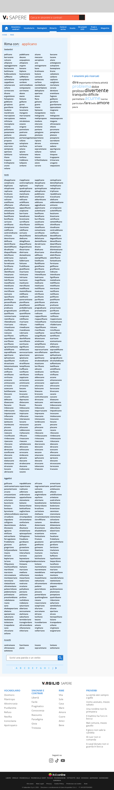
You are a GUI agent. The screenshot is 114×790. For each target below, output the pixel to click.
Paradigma (37, 719)
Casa (61, 703)
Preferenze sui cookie (73, 783)
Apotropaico (10, 725)
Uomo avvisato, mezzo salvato (98, 703)
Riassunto (37, 715)
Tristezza (36, 727)
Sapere (18, 17)
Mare (61, 707)
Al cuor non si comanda (93, 738)
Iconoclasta (10, 720)
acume (92, 98)
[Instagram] (51, 760)
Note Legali (40, 783)
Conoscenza (38, 710)
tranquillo (79, 94)
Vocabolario (29, 28)
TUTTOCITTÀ (71, 778)
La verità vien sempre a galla (97, 696)
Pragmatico (38, 706)
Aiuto (85, 783)
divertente (96, 90)
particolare (78, 103)
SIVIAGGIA (85, 778)
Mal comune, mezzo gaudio (96, 724)
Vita (61, 695)
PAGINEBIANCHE (60, 778)
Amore (62, 712)
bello (93, 103)
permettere (78, 99)
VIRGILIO (15, 778)
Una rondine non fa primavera (96, 710)
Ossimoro (9, 695)
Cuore (62, 716)
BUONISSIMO (103, 778)
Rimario (53, 28)
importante (85, 82)
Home (6, 28)
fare (87, 102)
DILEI (78, 778)
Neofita (8, 716)
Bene (61, 725)
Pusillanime (10, 707)
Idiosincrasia (10, 703)
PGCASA (50, 778)
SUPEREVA (57, 780)
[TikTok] (57, 760)
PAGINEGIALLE (24, 778)
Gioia (34, 723)
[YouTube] (63, 760)
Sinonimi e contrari (15, 28)
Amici (62, 720)
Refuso (7, 712)
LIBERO (8, 778)
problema (81, 86)
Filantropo (9, 699)
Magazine (105, 28)
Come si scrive (63, 28)
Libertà (35, 697)
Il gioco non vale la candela (95, 731)
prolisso (78, 91)
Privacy (49, 783)
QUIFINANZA (94, 778)
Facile (34, 701)
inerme (104, 99)
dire (75, 82)
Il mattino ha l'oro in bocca (96, 717)
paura (75, 107)
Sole (61, 699)
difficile (93, 94)
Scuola (72, 28)
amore (103, 102)
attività (104, 82)
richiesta (95, 82)
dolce (95, 87)
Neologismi (42, 28)
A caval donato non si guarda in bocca (97, 745)
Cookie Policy (59, 783)
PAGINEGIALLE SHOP (38, 778)
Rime (12, 35)
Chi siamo (30, 783)
